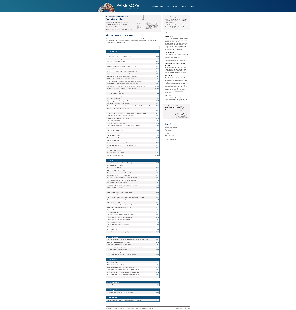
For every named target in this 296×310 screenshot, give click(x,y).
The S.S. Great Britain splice (114, 135)
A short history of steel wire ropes (116, 61)
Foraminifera (183, 6)
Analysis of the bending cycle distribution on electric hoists (122, 66)
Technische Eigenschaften (114, 222)
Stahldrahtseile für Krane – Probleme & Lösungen (120, 217)
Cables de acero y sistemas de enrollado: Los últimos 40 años (123, 269)
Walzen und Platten (112, 229)
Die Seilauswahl (111, 190)
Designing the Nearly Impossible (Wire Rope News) (120, 78)
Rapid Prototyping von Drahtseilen (116, 209)
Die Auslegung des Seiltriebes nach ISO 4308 (118, 175)
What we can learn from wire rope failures (118, 143)
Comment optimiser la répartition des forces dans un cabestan (123, 252)
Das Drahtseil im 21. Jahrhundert (115, 165)
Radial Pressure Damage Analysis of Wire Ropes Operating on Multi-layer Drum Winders (130, 106)
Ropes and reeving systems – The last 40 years (119, 108)
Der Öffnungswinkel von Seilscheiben (116, 170)
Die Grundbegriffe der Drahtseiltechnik (117, 182)
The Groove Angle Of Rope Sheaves (116, 123)
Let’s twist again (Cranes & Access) (116, 93)
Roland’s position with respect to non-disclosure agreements (172, 107)
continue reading (127, 29)
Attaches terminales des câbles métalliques (118, 242)
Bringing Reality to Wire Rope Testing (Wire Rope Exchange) (123, 71)
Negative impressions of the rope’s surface (118, 101)
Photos (167, 6)
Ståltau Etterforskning (113, 284)
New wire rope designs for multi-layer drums (118, 103)
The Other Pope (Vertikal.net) (115, 130)
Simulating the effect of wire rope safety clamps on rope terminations (125, 110)
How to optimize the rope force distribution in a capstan (122, 91)
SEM (161, 6)
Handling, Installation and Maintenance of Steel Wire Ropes (123, 83)
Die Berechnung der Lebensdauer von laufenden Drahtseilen (122, 177)
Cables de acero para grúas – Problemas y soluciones (120, 267)
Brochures (154, 6)
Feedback (174, 6)
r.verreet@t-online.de (169, 22)
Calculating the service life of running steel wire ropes (121, 73)
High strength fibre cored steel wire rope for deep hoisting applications (126, 86)
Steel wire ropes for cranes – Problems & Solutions (120, 115)
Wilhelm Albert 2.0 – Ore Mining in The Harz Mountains (121, 145)
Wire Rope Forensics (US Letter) (115, 152)
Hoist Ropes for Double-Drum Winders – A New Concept (121, 88)
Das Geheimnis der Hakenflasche (115, 168)
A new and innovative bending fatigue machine (119, 56)
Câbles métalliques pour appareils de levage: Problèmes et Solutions (125, 247)
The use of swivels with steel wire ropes (117, 138)
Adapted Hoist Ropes (112, 64)
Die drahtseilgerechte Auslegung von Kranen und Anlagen (122, 180)
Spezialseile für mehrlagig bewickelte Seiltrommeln (121, 214)
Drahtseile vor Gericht (113, 195)
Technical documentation (113, 120)
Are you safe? (110, 69)
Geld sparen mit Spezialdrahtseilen (116, 202)
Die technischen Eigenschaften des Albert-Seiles (119, 192)
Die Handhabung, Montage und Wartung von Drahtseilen (122, 185)
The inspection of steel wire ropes (116, 128)
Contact (192, 6)
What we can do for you (113, 140)
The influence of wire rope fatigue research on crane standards (123, 125)
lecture (177, 70)
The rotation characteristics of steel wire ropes (119, 133)
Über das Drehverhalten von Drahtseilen (117, 227)
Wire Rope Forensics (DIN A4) (114, 150)
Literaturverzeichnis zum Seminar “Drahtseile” (119, 205)
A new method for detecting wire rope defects (119, 59)
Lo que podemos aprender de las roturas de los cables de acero (123, 272)
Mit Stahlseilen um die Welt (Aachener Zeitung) (119, 163)
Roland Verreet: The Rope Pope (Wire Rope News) (120, 54)
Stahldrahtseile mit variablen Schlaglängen (118, 219)
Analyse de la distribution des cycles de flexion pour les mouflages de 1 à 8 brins (127, 239)
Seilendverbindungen (112, 212)
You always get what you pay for (115, 155)
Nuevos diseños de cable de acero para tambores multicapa (122, 277)
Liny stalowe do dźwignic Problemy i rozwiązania (120, 292)
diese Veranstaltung (179, 91)
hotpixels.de (187, 308)
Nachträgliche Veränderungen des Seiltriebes (119, 207)
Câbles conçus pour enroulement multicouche (119, 244)
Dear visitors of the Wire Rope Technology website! (118, 18)
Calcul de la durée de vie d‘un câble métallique (119, 249)
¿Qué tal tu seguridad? (112, 262)
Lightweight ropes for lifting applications (118, 96)
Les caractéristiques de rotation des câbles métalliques (121, 254)
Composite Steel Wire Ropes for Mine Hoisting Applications (122, 76)
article (184, 101)
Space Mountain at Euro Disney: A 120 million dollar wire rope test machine (126, 113)
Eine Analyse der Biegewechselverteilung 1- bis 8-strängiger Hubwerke (125, 197)
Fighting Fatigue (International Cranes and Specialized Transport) (124, 81)
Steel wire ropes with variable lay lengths (118, 118)
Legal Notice (144, 308)
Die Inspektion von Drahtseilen (115, 187)
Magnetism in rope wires (113, 98)
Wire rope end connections (114, 147)
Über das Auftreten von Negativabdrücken (118, 224)
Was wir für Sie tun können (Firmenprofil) (118, 232)
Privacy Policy (151, 308)
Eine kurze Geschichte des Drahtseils (116, 200)
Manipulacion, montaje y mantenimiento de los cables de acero (123, 274)
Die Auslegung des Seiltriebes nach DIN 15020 (119, 172)
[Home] (106, 6)
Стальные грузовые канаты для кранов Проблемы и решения (124, 300)
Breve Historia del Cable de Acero (115, 264)
